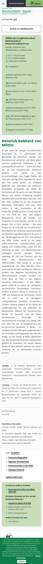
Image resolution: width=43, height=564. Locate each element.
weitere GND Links (14, 477)
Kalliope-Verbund (16, 469)
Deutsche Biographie (17, 457)
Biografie (27, 11)
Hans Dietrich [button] (17, 346)
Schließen (21, 561)
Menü (37, 3)
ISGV (3, 3)
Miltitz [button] (27, 336)
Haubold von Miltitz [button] (26, 189)
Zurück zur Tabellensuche (21, 29)
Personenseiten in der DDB (20, 465)
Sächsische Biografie (11, 11)
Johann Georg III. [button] (20, 291)
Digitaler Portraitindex (18, 461)
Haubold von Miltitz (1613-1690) (19, 503)
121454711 (15, 453)
